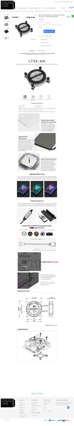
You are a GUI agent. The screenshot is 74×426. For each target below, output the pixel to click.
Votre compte (47, 400)
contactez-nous (46, 54)
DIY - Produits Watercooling (49, 8)
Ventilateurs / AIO (22, 407)
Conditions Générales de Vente (36, 405)
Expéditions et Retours (34, 402)
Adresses (45, 407)
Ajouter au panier (49, 31)
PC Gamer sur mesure (22, 8)
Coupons (45, 409)
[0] (71, 8)
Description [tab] (32, 50)
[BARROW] (68, 17)
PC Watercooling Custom (35, 8)
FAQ (71, 1)
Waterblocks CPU (22, 409)
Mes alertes (49, 410)
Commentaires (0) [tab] (41, 50)
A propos (32, 407)
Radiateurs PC (21, 405)
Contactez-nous (58, 1)
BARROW (11, 385)
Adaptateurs (21, 402)
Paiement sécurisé (34, 409)
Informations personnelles (48, 402)
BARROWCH (29, 385)
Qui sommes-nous (66, 1)
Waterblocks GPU (22, 410)
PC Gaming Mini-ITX (22, 416)
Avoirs (45, 405)
